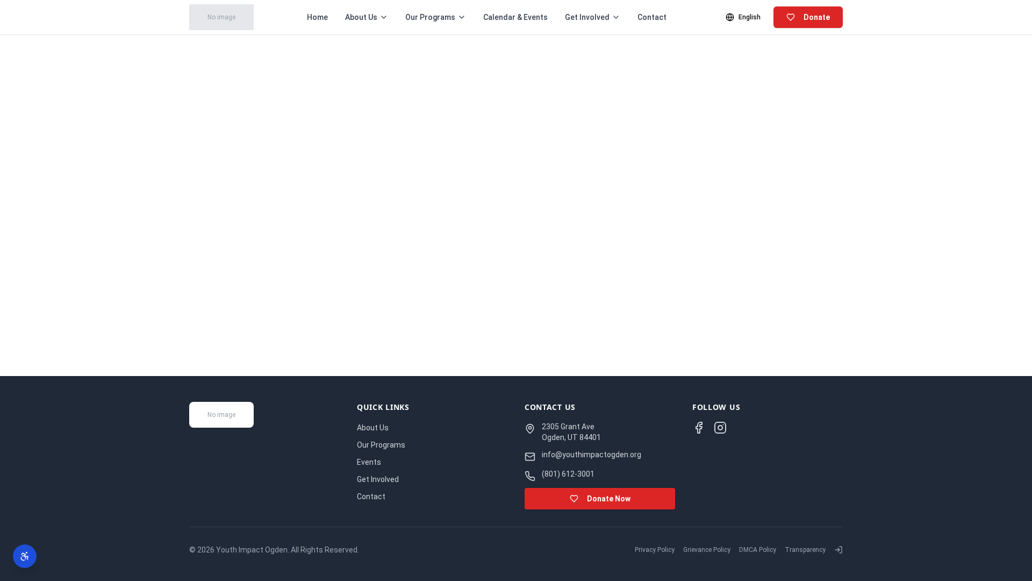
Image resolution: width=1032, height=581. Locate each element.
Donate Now (608, 498)
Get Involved (587, 17)
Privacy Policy (655, 550)
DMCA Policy (757, 550)
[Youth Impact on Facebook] (698, 427)
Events (369, 462)
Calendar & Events (515, 17)
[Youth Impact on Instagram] (720, 427)
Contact (651, 17)
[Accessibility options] (25, 556)
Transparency (805, 550)
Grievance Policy (706, 550)
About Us (361, 17)
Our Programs (430, 17)
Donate (817, 17)
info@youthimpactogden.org (591, 454)
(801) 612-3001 (568, 474)
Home (317, 17)
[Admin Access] (838, 549)
